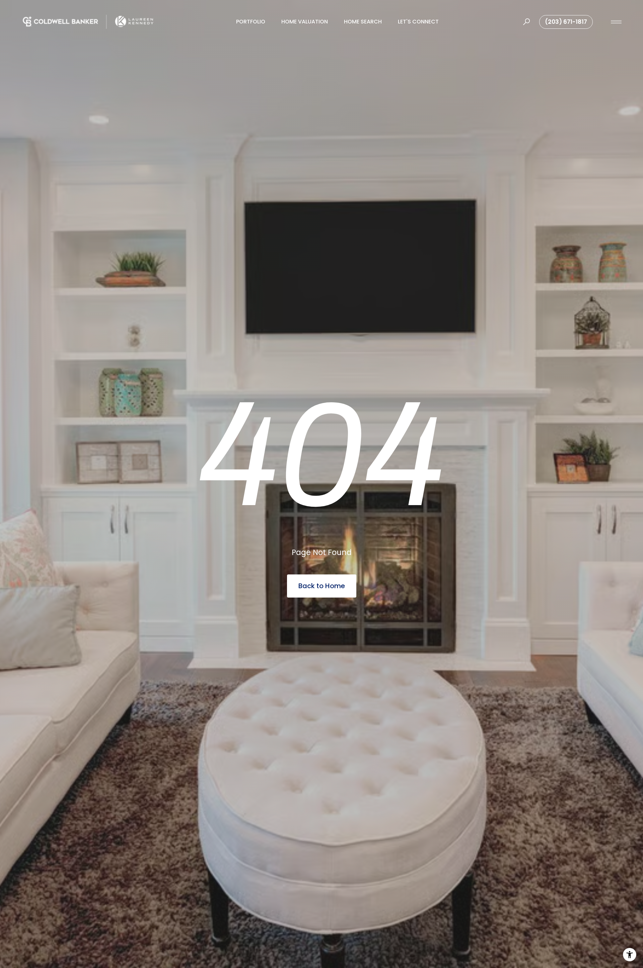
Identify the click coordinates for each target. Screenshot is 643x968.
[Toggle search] (526, 21)
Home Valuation (304, 21)
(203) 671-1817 (566, 22)
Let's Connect (418, 21)
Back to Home (321, 586)
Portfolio (250, 21)
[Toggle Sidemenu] (616, 21)
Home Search (363, 21)
